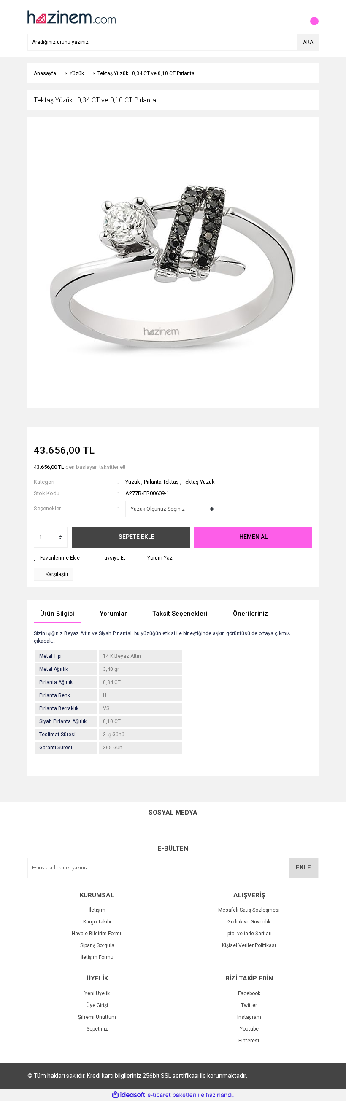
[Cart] (310, 16)
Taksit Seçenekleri (180, 613)
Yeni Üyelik (97, 993)
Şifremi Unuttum (97, 1017)
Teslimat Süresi (57, 735)
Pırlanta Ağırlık (56, 682)
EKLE (303, 867)
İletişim (97, 910)
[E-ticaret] (172, 1095)
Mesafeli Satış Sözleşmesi (249, 910)
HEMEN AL (253, 536)
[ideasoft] (129, 1095)
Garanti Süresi (55, 748)
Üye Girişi (97, 1005)
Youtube (249, 1029)
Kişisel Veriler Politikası (249, 945)
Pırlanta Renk (54, 695)
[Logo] (71, 16)
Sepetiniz (97, 1029)
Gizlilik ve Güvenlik (248, 922)
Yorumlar (113, 613)
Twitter (249, 1005)
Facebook (249, 993)
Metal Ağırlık (53, 669)
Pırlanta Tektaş (161, 482)
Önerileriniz (250, 613)
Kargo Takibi (97, 922)
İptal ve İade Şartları (249, 934)
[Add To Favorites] (57, 558)
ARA (308, 42)
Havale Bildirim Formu (97, 934)
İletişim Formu (97, 957)
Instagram (249, 1017)
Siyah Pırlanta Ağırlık (62, 721)
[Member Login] (293, 16)
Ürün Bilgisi (57, 613)
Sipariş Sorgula (97, 945)
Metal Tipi (50, 656)
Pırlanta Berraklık (58, 708)
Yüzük (132, 482)
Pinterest (249, 1041)
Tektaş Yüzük (199, 482)
